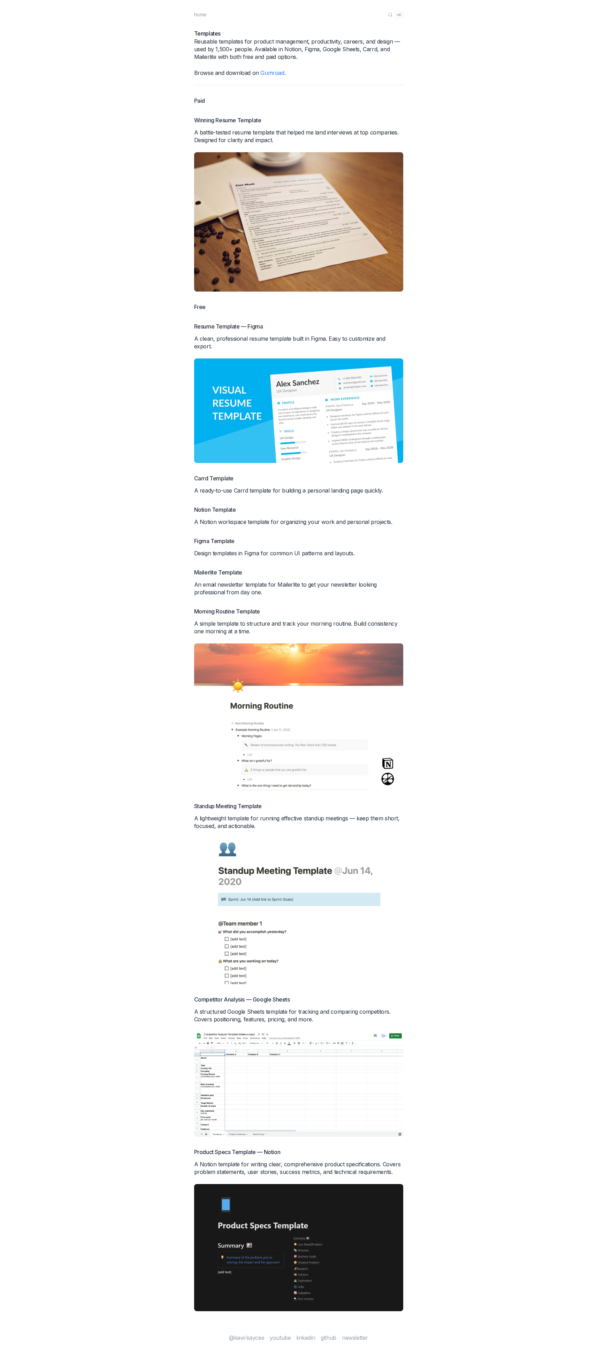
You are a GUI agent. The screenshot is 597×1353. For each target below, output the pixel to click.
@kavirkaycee (246, 1337)
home (200, 14)
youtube (280, 1337)
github (328, 1337)
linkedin (305, 1337)
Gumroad (272, 72)
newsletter (355, 1337)
